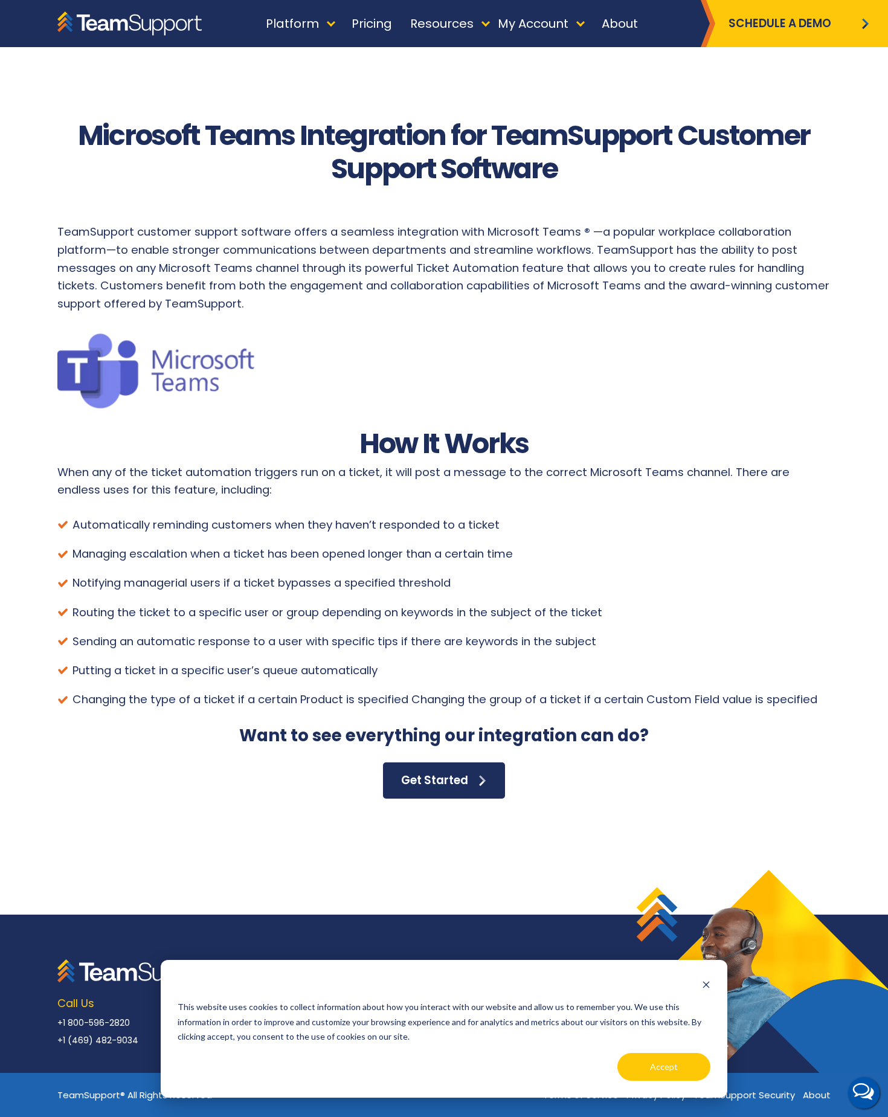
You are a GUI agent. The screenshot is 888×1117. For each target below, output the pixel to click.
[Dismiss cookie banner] (706, 984)
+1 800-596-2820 (93, 1023)
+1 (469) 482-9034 (97, 1040)
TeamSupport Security (744, 1095)
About (817, 1095)
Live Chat (864, 1093)
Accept (664, 1066)
